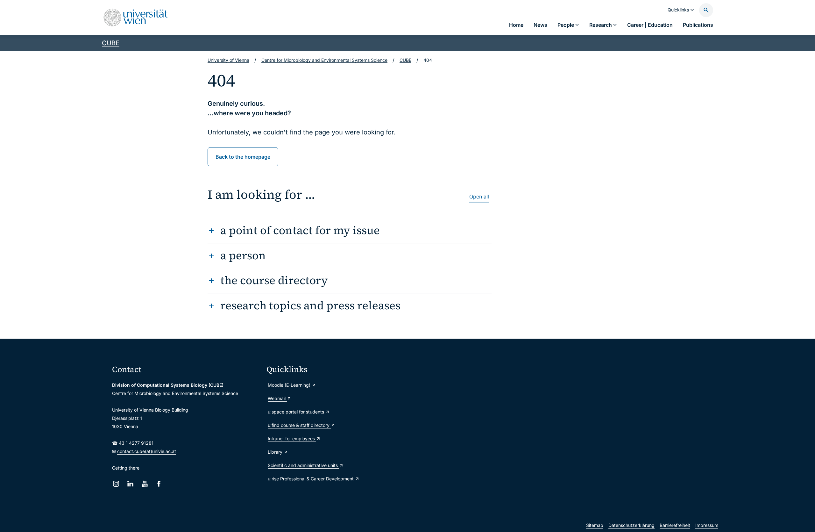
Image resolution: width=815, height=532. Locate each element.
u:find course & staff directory (299, 425)
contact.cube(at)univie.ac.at (146, 451)
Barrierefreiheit (675, 525)
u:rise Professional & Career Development (311, 478)
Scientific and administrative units (303, 465)
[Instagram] (116, 484)
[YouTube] (144, 484)
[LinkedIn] (130, 484)
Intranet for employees (292, 438)
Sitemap (594, 525)
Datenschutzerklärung (631, 525)
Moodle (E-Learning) (290, 385)
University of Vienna (228, 60)
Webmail (277, 398)
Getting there (125, 468)
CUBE (110, 43)
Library (276, 452)
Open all (479, 196)
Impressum (706, 525)
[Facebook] (159, 484)
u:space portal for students (296, 411)
